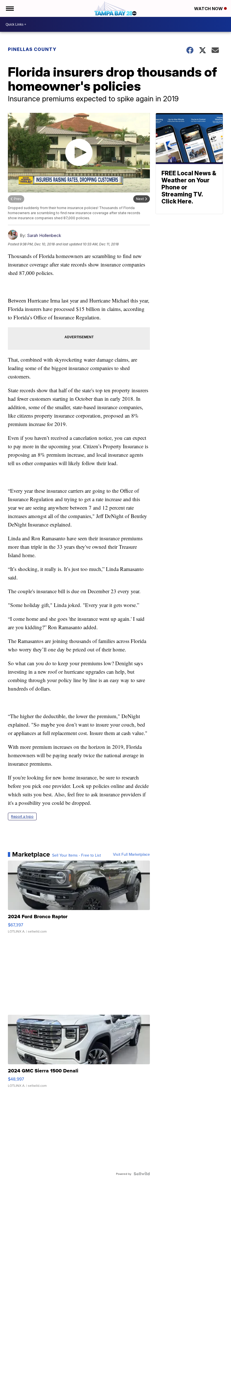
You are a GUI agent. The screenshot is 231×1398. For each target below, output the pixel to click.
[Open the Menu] (9, 8)
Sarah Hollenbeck (44, 235)
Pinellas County (32, 49)
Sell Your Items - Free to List (76, 855)
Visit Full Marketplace (131, 854)
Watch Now (209, 8)
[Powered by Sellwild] (142, 1174)
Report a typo (22, 816)
